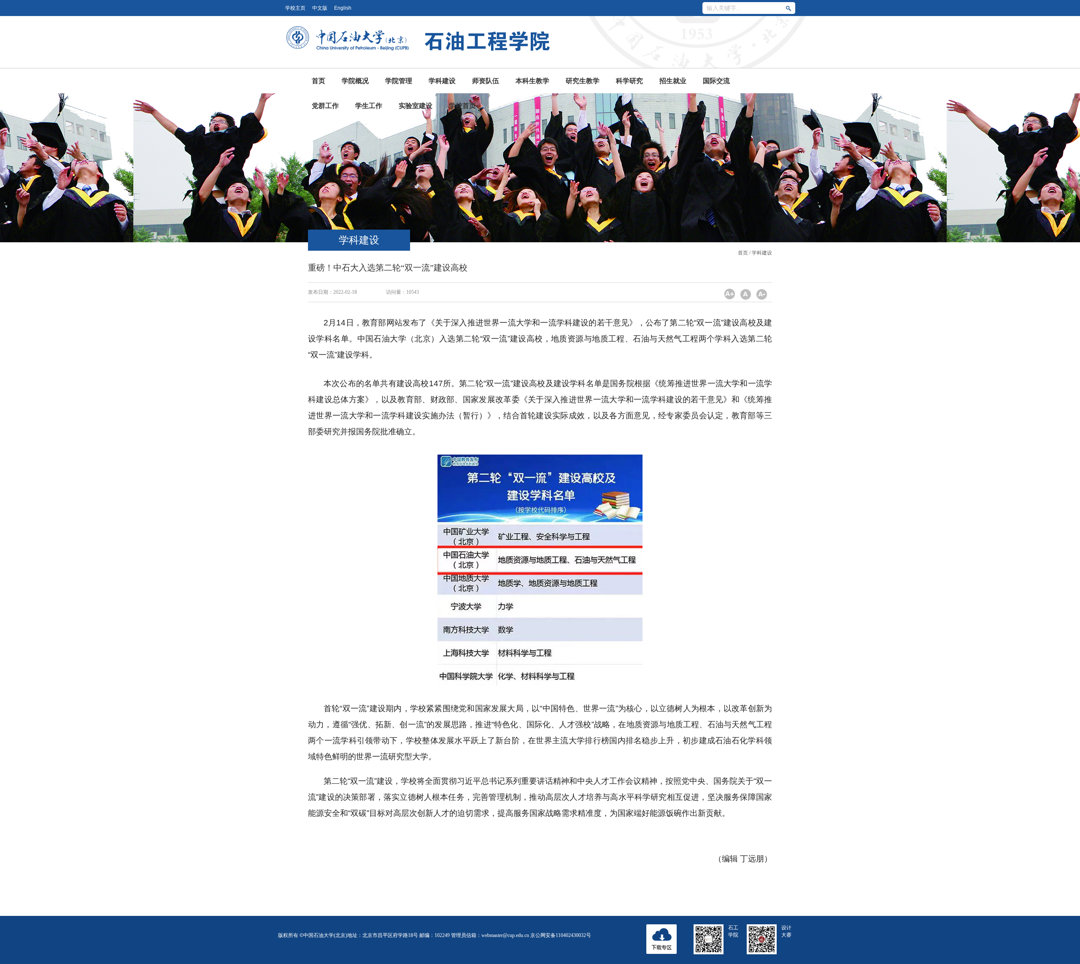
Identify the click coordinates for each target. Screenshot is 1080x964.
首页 (318, 80)
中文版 (319, 8)
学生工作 (368, 105)
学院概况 (355, 80)
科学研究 (629, 80)
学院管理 (398, 80)
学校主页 (295, 8)
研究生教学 (582, 80)
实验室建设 (415, 105)
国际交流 (716, 80)
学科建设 (442, 80)
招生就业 (672, 80)
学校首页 (462, 105)
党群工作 (325, 105)
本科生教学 (532, 80)
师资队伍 (485, 80)
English (342, 8)
